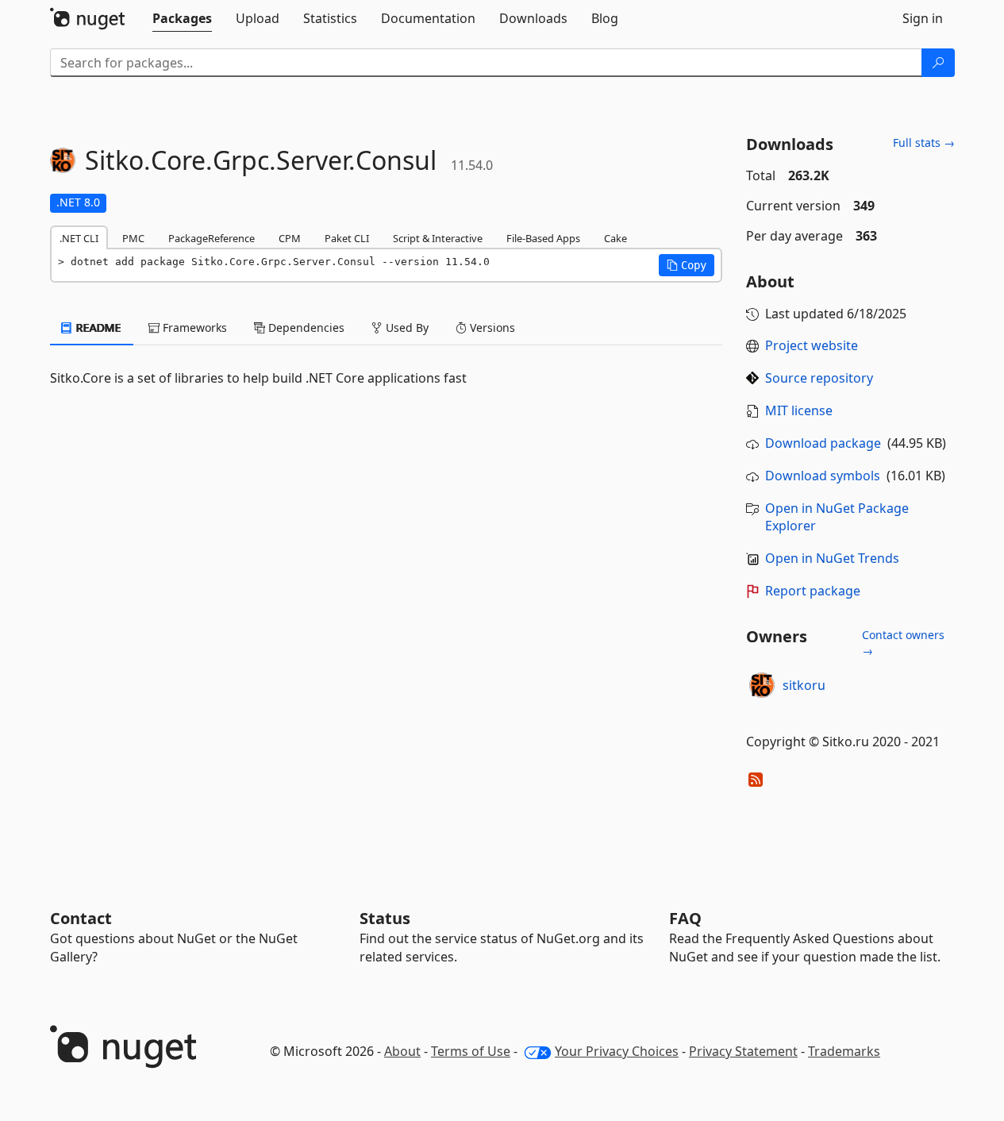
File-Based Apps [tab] (543, 238)
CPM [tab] (290, 238)
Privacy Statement (743, 1051)
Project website (811, 345)
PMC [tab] (133, 238)
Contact (81, 918)
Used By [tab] (406, 327)
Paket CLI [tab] (347, 238)
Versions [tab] (491, 327)
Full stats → (924, 142)
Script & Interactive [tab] (438, 238)
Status (385, 918)
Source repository (819, 378)
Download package (823, 443)
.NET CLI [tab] (79, 238)
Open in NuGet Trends (832, 558)
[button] (686, 265)
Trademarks (844, 1051)
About (402, 1051)
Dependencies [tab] (304, 327)
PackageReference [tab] (211, 238)
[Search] (938, 62)
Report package (812, 590)
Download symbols (822, 475)
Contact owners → (903, 642)
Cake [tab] (615, 238)
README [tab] (97, 327)
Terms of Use (470, 1051)
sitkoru (804, 685)
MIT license (799, 410)
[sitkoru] (762, 685)
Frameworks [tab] (193, 327)
